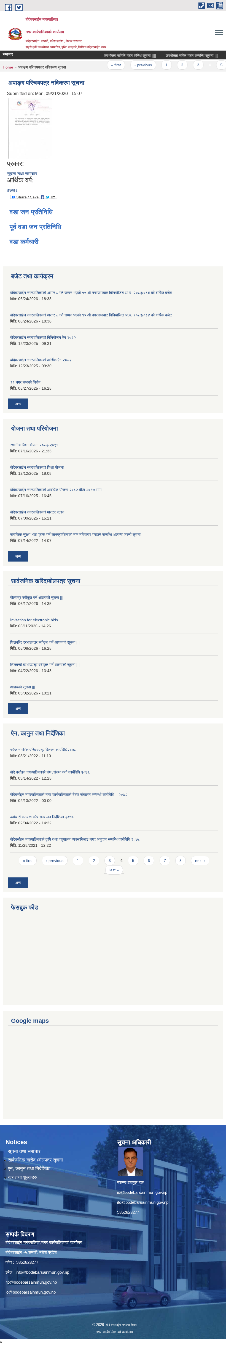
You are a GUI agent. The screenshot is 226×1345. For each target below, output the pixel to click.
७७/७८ (12, 190)
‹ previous (134, 65)
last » (114, 870)
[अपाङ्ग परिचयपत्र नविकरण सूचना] (30, 128)
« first (107, 65)
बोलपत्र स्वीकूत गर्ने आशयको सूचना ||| (36, 597)
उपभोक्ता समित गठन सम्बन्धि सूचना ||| (183, 55)
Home (8, 67)
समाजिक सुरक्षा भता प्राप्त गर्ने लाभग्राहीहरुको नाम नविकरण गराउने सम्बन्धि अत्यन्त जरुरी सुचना (75, 534)
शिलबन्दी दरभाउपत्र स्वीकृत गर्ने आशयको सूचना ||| (45, 664)
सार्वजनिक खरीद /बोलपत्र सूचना (35, 1160)
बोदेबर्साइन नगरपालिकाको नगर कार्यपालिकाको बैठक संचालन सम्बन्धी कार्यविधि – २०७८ (68, 794)
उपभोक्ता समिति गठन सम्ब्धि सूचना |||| (121, 55)
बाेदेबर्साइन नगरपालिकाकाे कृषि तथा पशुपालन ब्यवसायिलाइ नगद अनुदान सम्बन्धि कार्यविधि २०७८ (75, 839)
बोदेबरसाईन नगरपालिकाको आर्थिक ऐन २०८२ (40, 360)
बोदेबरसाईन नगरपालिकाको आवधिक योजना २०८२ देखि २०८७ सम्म (55, 489)
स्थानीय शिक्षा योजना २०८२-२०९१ (34, 445)
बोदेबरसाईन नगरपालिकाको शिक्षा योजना (37, 467)
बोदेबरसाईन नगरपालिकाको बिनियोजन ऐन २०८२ (43, 337)
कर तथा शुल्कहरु (22, 1177)
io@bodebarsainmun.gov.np (142, 1192)
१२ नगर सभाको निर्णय (25, 382)
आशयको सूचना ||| (22, 687)
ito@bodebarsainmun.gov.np (142, 1202)
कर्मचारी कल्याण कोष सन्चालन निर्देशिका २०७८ (42, 817)
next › (200, 860)
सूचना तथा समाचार (22, 173)
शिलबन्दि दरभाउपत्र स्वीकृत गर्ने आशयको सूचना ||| (45, 642)
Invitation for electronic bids (34, 620)
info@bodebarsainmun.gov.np (42, 1272)
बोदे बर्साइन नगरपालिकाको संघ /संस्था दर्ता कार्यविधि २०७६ (50, 772)
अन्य (18, 404)
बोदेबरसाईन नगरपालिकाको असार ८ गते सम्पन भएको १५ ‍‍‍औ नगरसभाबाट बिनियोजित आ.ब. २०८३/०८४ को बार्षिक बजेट (91, 292)
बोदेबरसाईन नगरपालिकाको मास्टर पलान (37, 512)
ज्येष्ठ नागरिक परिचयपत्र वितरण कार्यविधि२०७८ (43, 750)
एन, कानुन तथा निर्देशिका (29, 1168)
